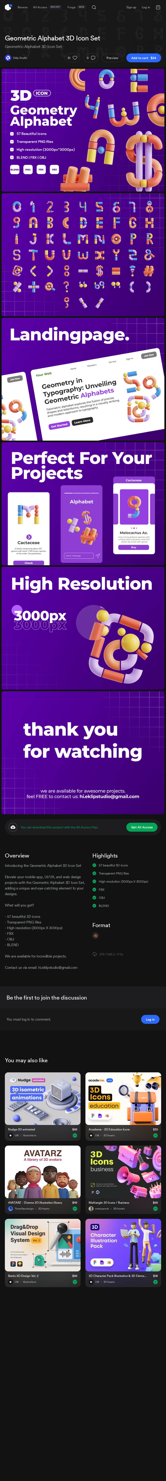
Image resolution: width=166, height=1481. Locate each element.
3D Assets (109, 1135)
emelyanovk (102, 1208)
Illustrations (29, 1135)
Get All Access (142, 827)
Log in (146, 7)
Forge (75, 7)
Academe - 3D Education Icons (109, 1129)
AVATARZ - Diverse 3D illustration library (35, 1202)
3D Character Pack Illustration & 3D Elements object (118, 1276)
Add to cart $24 (143, 58)
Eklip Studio (20, 58)
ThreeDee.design (24, 1208)
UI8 (16, 1135)
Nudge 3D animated (21, 1129)
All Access (46, 7)
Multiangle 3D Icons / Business (109, 1202)
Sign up (131, 7)
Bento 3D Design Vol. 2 (23, 1276)
